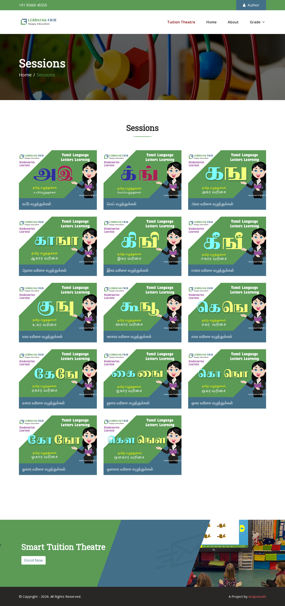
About (233, 22)
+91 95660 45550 (33, 5)
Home (211, 22)
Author (253, 5)
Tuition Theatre (181, 22)
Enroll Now (33, 560)
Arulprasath (257, 596)
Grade (255, 22)
